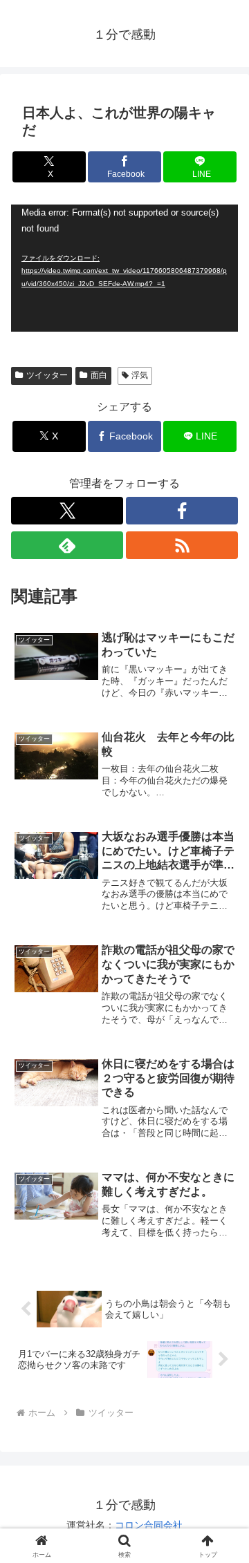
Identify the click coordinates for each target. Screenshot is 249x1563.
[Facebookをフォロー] (182, 510)
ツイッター (47, 375)
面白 (99, 375)
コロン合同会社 (149, 1525)
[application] (124, 268)
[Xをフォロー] (67, 510)
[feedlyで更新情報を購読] (67, 545)
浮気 (139, 375)
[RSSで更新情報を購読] (182, 545)
